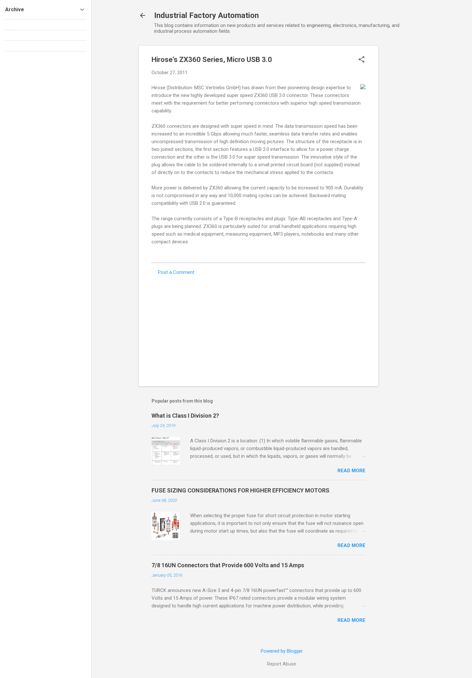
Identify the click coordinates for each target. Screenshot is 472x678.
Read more (351, 471)
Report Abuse (281, 664)
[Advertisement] (403, 142)
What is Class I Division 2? (185, 415)
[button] (361, 60)
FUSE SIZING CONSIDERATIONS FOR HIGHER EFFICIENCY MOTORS (240, 490)
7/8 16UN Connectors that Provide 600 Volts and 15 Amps (228, 565)
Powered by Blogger (282, 651)
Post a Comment (176, 272)
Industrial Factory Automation (206, 15)
